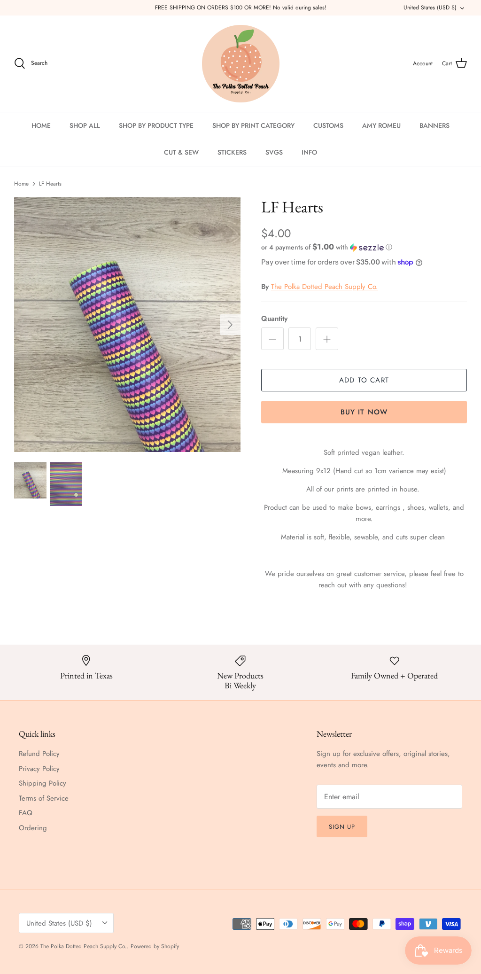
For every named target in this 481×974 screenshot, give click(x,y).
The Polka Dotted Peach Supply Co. (324, 286)
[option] (127, 324)
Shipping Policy (42, 783)
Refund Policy (39, 753)
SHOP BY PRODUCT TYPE (156, 125)
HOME (41, 125)
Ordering (33, 828)
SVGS (274, 152)
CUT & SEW (181, 152)
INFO (309, 152)
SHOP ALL (85, 125)
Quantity (274, 319)
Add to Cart (364, 380)
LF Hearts (50, 183)
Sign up (342, 826)
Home (21, 183)
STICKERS (232, 152)
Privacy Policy (39, 769)
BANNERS (434, 125)
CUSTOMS (328, 125)
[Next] (230, 324)
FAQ (25, 813)
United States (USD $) (430, 7)
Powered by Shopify (155, 946)
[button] (326, 247)
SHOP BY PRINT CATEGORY (253, 125)
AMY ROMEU (381, 125)
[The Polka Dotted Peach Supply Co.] (240, 63)
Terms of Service (44, 798)
